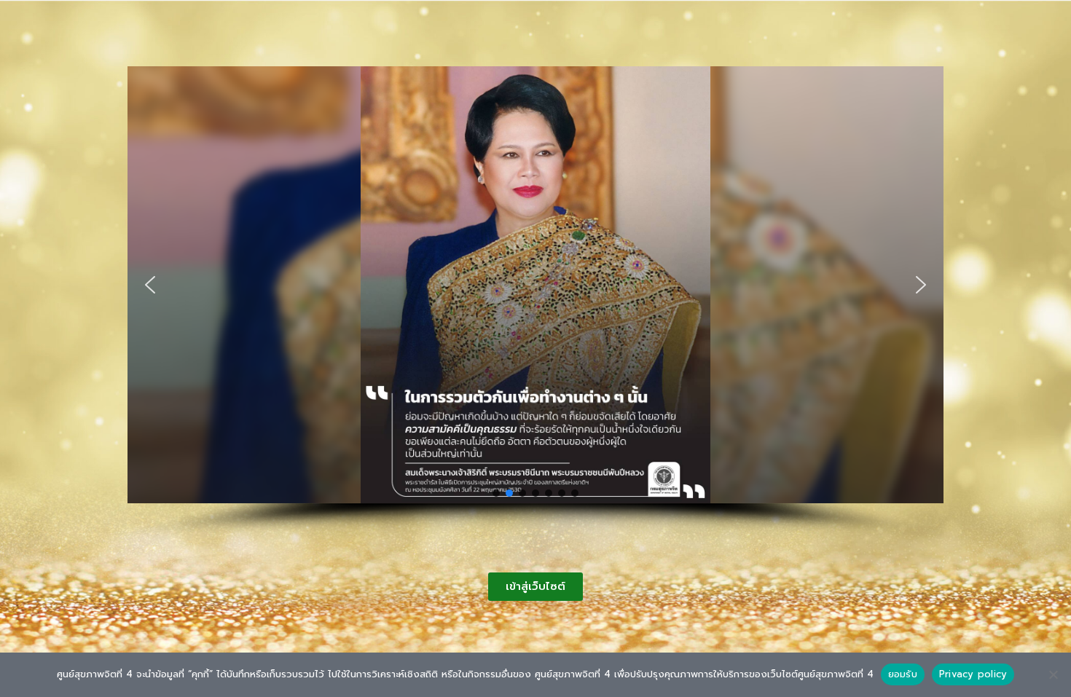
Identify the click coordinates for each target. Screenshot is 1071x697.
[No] (1053, 674)
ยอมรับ (902, 674)
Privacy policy (973, 674)
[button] (150, 284)
